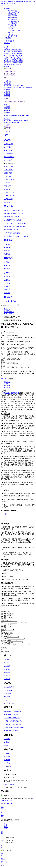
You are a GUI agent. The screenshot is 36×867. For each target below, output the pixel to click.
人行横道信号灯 (9, 160)
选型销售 (7, 387)
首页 (6, 135)
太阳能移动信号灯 (9, 179)
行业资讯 (7, 265)
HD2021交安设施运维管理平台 (13, 210)
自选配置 (11, 378)
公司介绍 (13, 120)
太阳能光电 (7, 82)
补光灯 (6, 700)
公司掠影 (25, 120)
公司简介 (7, 659)
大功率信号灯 (8, 144)
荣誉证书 (10, 122)
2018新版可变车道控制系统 (12, 220)
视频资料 (7, 247)
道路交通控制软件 (9, 703)
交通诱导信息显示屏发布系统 (13, 721)
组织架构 (19, 120)
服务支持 (7, 89)
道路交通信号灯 (9, 147)
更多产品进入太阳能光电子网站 (23, 87)
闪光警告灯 (7, 202)
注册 (9, 766)
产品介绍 (7, 382)
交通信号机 (7, 176)
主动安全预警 (8, 199)
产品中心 (7, 8)
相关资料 (7, 385)
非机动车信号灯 (9, 157)
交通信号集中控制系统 (11, 714)
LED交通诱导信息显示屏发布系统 (14, 226)
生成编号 (3, 647)
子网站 (3, 5)
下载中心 (7, 244)
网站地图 (9, 803)
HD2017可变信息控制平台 (12, 217)
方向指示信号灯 (9, 153)
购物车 (3, 859)
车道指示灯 (7, 183)
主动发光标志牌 (9, 195)
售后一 (6, 825)
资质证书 (16, 122)
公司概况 (7, 276)
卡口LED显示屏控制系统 (12, 233)
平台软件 (7, 48)
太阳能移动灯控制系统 (11, 229)
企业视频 (7, 286)
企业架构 (7, 280)
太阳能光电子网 (10, 301)
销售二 (6, 828)
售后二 (6, 823)
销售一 (6, 827)
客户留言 (7, 763)
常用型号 (7, 384)
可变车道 (7, 189)
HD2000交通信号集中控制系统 (13, 213)
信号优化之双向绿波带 (11, 731)
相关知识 (7, 268)
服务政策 (7, 254)
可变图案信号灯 (9, 166)
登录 (5, 766)
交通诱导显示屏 (9, 192)
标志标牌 (7, 696)
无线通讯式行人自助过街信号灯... (14, 727)
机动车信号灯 (8, 150)
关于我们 (7, 119)
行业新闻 (7, 742)
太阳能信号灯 (8, 690)
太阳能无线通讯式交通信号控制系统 (15, 223)
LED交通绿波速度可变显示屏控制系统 (16, 236)
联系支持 (7, 250)
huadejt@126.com (9, 784)
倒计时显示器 (8, 173)
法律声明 (3, 803)
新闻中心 (7, 105)
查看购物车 (4, 378)
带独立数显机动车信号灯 (11, 393)
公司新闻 (7, 262)
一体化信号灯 (8, 170)
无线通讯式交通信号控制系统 (13, 724)
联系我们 (8, 297)
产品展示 (7, 310)
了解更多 (7, 46)
